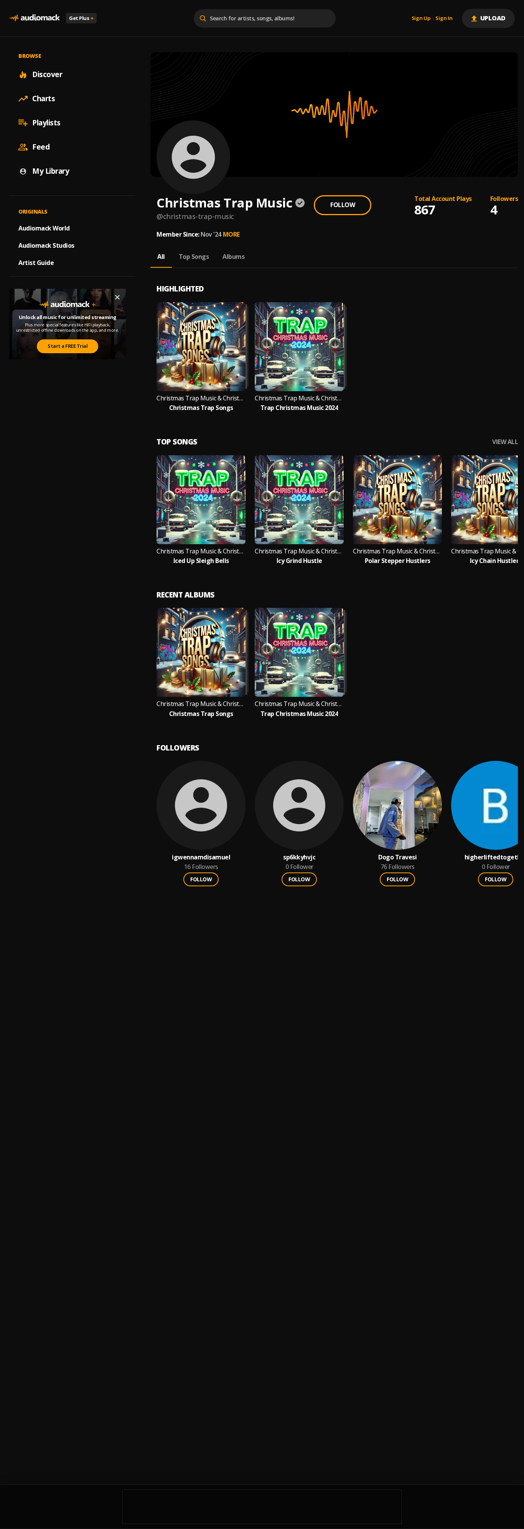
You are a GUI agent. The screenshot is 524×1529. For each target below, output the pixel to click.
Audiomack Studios (46, 245)
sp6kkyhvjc (299, 857)
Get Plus (81, 18)
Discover (47, 74)
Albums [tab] (233, 256)
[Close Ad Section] (117, 297)
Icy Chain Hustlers (496, 561)
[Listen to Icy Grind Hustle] (299, 499)
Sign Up (421, 18)
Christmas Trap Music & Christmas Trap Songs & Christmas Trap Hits (201, 398)
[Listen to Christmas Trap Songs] (201, 346)
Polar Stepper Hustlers (397, 561)
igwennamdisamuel (201, 857)
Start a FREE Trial (67, 345)
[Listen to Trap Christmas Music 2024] (299, 346)
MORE (231, 234)
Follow (342, 205)
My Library (50, 171)
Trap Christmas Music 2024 (299, 408)
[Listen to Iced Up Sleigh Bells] (201, 499)
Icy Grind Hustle (299, 561)
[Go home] (34, 18)
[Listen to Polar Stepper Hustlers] (397, 499)
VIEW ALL (505, 442)
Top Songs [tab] (194, 256)
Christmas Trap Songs (201, 408)
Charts (43, 99)
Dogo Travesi (397, 857)
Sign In (443, 18)
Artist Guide (36, 262)
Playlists (46, 123)
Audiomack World (44, 228)
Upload (493, 18)
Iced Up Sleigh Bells (201, 561)
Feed (40, 147)
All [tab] (161, 256)
